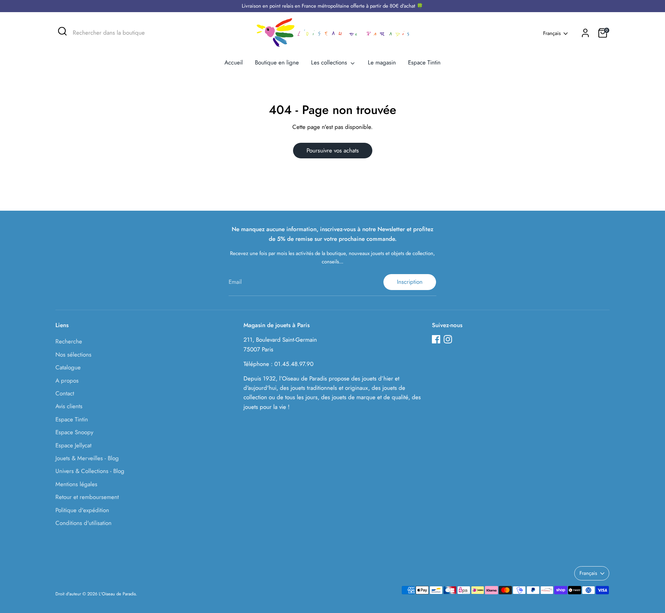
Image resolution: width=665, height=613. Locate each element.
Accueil (233, 62)
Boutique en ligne (277, 62)
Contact (64, 393)
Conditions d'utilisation (83, 523)
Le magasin (382, 62)
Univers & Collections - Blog (89, 471)
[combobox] (124, 33)
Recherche (68, 341)
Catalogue (68, 367)
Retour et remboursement (87, 497)
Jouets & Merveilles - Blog (87, 458)
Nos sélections (73, 354)
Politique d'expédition (82, 510)
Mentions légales (76, 484)
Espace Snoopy (74, 432)
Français (552, 33)
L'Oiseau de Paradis (117, 593)
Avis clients (68, 406)
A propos (67, 380)
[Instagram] (448, 339)
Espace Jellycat (73, 445)
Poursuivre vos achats (333, 150)
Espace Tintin (424, 62)
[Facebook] (436, 339)
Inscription (410, 282)
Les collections (330, 62)
